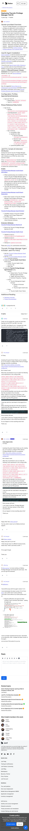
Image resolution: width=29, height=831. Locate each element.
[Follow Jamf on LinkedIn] (5, 754)
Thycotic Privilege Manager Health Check (12, 231)
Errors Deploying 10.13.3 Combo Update (11, 708)
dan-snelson (6, 21)
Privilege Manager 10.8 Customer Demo (13, 49)
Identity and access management (9, 803)
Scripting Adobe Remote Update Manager (12, 704)
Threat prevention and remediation (10, 808)
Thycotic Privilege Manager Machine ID (11, 224)
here (2, 592)
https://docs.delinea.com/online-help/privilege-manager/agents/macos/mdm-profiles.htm (12, 366)
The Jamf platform (5, 786)
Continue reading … (18, 47)
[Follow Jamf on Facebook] (14, 754)
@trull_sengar (13, 521)
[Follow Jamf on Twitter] (2, 754)
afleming (5, 565)
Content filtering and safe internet (9, 811)
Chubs (7, 719)
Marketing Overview (9, 297)
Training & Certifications (7, 764)
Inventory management (7, 796)
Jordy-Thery (9, 738)
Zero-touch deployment (7, 789)
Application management (7, 793)
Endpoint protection (6, 806)
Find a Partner (4, 776)
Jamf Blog (3, 769)
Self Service (4, 801)
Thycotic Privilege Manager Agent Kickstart (12, 211)
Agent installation (5, 54)
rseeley (5, 318)
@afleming (5, 584)
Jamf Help (3, 761)
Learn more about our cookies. (18, 820)
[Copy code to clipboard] (26, 330)
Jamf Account (4, 779)
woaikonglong (9, 728)
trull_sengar (6, 352)
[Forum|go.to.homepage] (8, 3)
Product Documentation (10, 299)
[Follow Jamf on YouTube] (8, 754)
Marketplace (4, 771)
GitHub (8, 245)
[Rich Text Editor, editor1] (14, 667)
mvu (7, 724)
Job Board (3, 692)
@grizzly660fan (17, 73)
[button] (3, 3)
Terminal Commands (6, 61)
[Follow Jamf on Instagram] (11, 754)
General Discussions (7, 7)
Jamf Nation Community (7, 766)
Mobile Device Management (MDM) (10, 791)
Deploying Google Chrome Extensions (11, 699)
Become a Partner (5, 774)
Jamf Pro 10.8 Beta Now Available (10, 695)
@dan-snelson (7, 539)
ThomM (7, 733)
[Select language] (17, 3)
